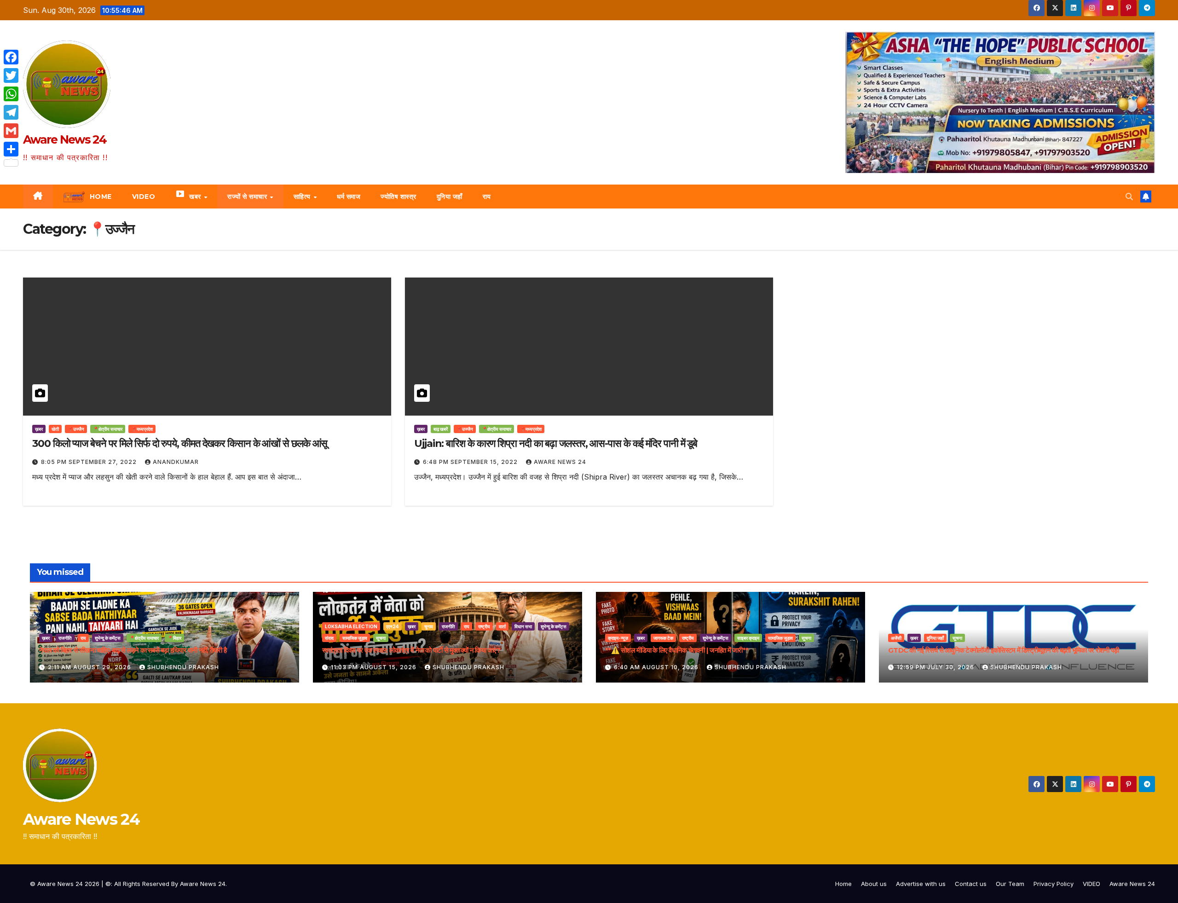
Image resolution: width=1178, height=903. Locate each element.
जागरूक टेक (663, 638)
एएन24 (392, 626)
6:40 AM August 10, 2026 (657, 667)
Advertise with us (921, 883)
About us (874, 883)
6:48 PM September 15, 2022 (471, 461)
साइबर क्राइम (748, 638)
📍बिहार (174, 638)
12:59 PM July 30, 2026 (936, 667)
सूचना (381, 638)
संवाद (329, 638)
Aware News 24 (64, 139)
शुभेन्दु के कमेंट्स (108, 638)
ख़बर (39, 429)
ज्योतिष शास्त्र (398, 196)
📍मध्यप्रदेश (142, 429)
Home (843, 883)
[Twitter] (11, 75)
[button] (1129, 196)
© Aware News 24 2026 (65, 883)
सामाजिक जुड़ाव (354, 638)
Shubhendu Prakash (183, 667)
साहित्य (303, 196)
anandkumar (176, 461)
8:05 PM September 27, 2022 (90, 461)
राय (487, 196)
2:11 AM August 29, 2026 (90, 667)
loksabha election (351, 626)
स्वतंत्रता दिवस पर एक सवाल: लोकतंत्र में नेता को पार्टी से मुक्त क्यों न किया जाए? (411, 650)
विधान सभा (523, 626)
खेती (55, 429)
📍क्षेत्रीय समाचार (107, 429)
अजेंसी (896, 638)
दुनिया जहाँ (449, 196)
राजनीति (65, 638)
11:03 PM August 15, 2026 (374, 667)
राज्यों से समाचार (248, 196)
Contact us (971, 883)
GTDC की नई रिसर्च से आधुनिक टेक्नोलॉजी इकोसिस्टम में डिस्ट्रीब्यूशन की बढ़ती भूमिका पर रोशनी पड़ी (1003, 650)
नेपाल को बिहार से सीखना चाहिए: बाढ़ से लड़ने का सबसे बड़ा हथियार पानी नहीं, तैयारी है (132, 650)
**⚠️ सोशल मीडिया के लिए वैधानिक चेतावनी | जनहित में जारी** (676, 650)
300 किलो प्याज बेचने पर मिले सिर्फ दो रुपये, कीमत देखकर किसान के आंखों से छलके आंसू (179, 443)
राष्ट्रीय (484, 626)
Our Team (1010, 883)
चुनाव (428, 626)
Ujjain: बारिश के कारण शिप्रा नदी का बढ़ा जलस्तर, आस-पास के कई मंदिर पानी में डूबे (555, 443)
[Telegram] (11, 112)
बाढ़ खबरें (440, 429)
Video (144, 196)
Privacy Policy (1054, 883)
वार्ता (502, 626)
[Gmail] (11, 131)
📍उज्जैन (76, 429)
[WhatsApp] (11, 94)
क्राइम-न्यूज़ (618, 638)
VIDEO (1091, 883)
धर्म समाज (348, 196)
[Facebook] (11, 57)
